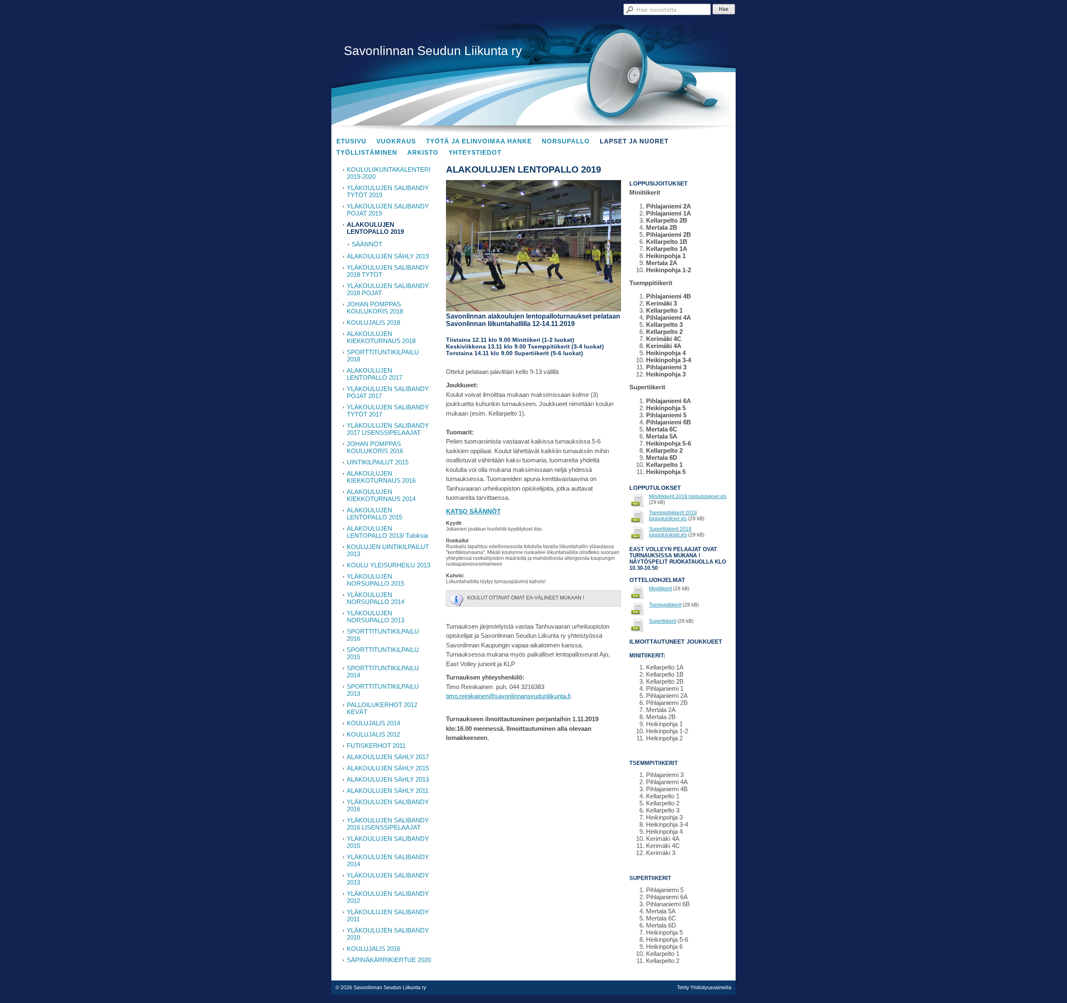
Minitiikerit (660, 589)
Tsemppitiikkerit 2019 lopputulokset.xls (673, 516)
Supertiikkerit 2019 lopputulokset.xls (670, 532)
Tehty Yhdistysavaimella (704, 987)
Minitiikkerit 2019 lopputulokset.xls (687, 496)
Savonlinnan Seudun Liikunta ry (433, 51)
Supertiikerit (662, 621)
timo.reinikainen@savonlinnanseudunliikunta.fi (508, 696)
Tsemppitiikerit (665, 605)
